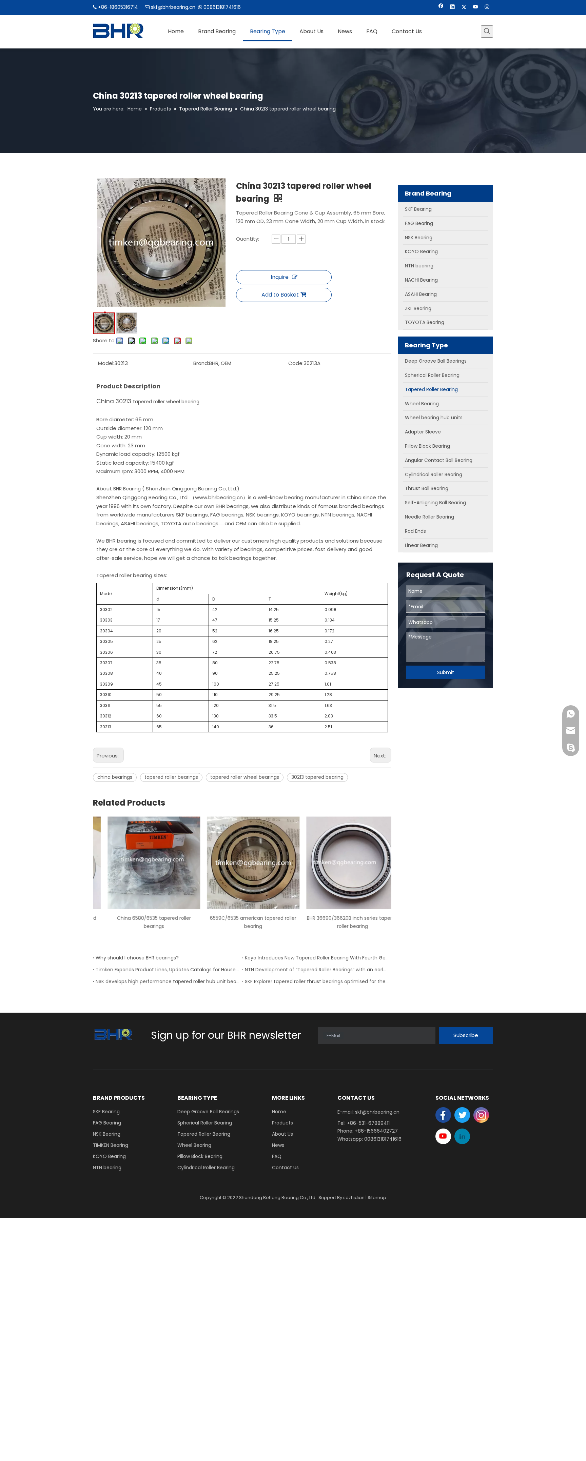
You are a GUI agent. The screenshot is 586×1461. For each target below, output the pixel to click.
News (278, 1145)
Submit (445, 672)
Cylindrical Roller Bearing (206, 1167)
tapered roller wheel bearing (166, 401)
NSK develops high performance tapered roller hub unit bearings (167, 981)
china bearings (114, 777)
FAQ (276, 1156)
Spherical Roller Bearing (204, 1122)
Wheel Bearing (194, 1145)
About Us (282, 1134)
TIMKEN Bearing (110, 1145)
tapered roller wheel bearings (244, 777)
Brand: (201, 363)
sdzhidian (354, 1197)
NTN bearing (107, 1167)
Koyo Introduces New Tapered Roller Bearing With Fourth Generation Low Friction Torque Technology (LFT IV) (317, 957)
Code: (296, 363)
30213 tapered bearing (317, 777)
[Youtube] (475, 7)
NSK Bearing (106, 1134)
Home (279, 1111)
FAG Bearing (107, 1122)
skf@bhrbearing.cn (173, 7)
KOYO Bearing (109, 1156)
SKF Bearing (106, 1111)
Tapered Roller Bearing (203, 1134)
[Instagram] (487, 7)
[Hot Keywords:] (487, 31)
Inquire (280, 277)
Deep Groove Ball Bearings (208, 1111)
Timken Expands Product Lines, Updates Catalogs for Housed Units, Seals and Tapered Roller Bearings (167, 969)
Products (282, 1122)
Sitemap (377, 1197)
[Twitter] (464, 7)
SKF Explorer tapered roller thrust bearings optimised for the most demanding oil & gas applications (317, 981)
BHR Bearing (127, 488)
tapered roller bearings (171, 777)
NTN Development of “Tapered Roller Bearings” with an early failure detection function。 (317, 969)
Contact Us (285, 1167)
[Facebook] (441, 7)
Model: (106, 363)
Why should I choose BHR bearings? (137, 957)
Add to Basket (280, 295)
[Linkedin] (452, 7)
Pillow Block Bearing (199, 1156)
